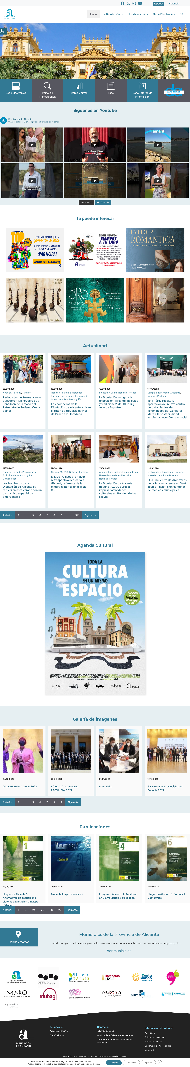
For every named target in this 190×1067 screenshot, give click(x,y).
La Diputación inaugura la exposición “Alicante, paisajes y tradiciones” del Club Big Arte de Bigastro (118, 402)
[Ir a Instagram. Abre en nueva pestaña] (134, 3)
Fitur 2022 (105, 786)
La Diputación (111, 14)
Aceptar (114, 1062)
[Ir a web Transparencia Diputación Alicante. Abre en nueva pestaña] (47, 90)
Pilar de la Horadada (71, 392)
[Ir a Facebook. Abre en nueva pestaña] (122, 3)
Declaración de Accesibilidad (158, 1046)
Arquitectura (105, 472)
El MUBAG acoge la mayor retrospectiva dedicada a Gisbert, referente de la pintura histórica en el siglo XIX (69, 483)
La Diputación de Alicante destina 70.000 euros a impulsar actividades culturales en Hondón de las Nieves (117, 490)
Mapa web (149, 1050)
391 (77, 515)
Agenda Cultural (95, 545)
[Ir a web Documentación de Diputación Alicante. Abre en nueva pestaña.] (79, 90)
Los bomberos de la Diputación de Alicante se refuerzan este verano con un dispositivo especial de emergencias (22, 490)
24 (33, 909)
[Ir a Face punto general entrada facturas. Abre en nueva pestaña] (111, 90)
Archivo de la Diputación (160, 472)
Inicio (93, 14)
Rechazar (131, 1062)
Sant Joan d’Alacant (167, 475)
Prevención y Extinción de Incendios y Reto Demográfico (19, 475)
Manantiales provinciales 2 (67, 894)
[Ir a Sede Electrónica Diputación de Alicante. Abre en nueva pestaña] (16, 90)
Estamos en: (57, 1027)
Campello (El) (154, 392)
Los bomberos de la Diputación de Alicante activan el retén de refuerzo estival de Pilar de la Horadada (71, 409)
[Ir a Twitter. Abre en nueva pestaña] (128, 3)
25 (42, 909)
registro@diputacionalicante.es (118, 1035)
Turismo (26, 392)
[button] (182, 14)
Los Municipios (138, 14)
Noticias (7, 392)
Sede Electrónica (164, 14)
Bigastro (103, 392)
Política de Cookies (153, 1041)
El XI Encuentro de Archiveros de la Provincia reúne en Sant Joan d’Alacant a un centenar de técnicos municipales (167, 485)
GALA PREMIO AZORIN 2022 (20, 786)
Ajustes (148, 1062)
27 (59, 909)
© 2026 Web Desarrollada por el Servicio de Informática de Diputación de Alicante (95, 1056)
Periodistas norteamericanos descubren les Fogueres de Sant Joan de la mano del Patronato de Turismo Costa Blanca (22, 404)
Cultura (113, 392)
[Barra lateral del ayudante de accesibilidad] (3, 31)
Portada (17, 392)
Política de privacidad (155, 1037)
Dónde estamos (19, 942)
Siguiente (90, 515)
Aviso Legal (150, 1033)
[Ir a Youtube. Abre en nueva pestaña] (140, 3)
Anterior (7, 515)
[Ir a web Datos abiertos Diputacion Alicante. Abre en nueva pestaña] (174, 90)
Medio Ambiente (171, 392)
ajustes (96, 1064)
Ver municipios (119, 951)
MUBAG (64, 472)
